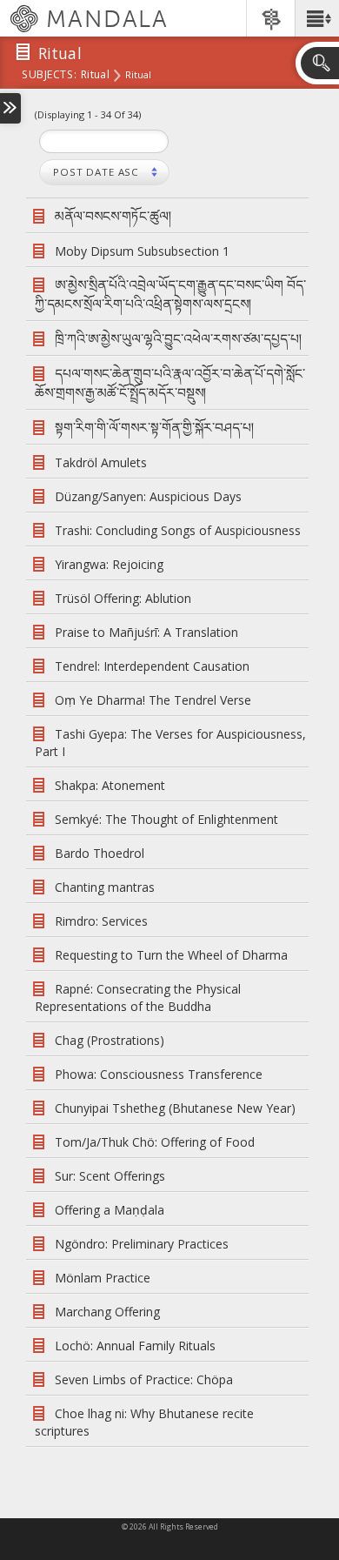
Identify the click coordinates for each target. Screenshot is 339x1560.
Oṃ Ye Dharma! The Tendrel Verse (153, 700)
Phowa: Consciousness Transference (159, 1074)
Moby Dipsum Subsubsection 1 (142, 251)
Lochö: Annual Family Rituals (135, 1345)
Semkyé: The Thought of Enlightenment (166, 819)
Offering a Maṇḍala (109, 1210)
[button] (317, 18)
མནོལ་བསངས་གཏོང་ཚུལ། (113, 216)
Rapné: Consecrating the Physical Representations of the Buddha (138, 997)
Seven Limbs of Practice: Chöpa (144, 1379)
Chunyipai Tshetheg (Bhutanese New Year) (175, 1108)
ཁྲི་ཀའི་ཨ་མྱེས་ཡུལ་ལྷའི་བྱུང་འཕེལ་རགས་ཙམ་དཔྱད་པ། (178, 338)
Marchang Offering (107, 1311)
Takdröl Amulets (101, 462)
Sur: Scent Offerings (110, 1176)
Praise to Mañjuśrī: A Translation (146, 632)
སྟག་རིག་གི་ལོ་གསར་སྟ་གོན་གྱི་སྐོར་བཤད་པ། (154, 427)
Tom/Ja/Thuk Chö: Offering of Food (155, 1142)
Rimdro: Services (101, 921)
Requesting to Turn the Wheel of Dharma (171, 955)
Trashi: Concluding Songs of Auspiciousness (178, 530)
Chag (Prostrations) (109, 1040)
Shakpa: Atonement (110, 785)
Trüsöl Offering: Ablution (123, 598)
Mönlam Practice (102, 1277)
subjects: (49, 76)
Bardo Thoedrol (99, 853)
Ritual (95, 76)
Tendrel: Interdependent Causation (152, 666)
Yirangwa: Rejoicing (109, 564)
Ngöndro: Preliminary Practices (142, 1243)
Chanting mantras (105, 887)
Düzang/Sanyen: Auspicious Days (148, 496)
